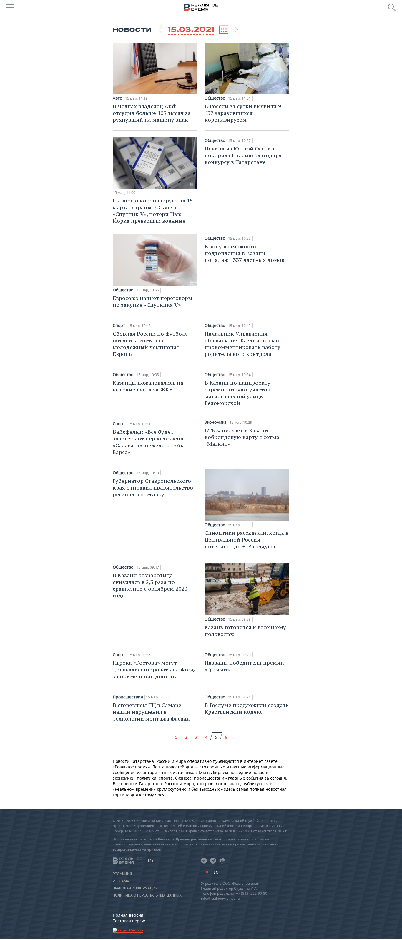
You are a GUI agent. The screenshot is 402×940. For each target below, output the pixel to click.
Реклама (121, 881)
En (216, 872)
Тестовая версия (130, 921)
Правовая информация (135, 888)
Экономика (216, 422)
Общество (215, 98)
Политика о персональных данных (147, 895)
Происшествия (128, 697)
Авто (117, 98)
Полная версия (128, 915)
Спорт (119, 325)
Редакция (122, 874)
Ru (205, 872)
